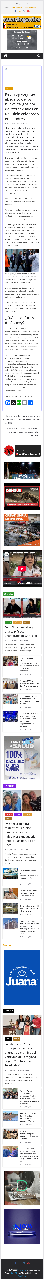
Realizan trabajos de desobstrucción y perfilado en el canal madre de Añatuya (28, 1117)
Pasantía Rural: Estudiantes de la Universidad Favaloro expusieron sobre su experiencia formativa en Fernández (29, 1097)
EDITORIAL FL (22, 124)
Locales (26, 622)
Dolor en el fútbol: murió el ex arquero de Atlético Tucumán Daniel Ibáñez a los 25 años (23, 419)
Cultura (8, 622)
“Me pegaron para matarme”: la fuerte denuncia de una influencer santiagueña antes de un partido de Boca (20, 834)
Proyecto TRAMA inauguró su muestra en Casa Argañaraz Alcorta (29, 683)
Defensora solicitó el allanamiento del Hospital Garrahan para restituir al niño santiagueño (29, 876)
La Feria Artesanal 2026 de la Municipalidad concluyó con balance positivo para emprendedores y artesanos (29, 720)
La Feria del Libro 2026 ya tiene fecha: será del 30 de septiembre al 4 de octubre (29, 700)
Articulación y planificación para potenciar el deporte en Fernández (29, 1135)
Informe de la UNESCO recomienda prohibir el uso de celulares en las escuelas (23, 432)
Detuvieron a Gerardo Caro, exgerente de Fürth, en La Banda (28, 893)
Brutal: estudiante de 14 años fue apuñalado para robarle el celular (30, 908)
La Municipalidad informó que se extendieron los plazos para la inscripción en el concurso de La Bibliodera (29, 664)
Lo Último (17, 622)
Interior (8, 1039)
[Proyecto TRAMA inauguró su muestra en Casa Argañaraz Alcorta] (10, 685)
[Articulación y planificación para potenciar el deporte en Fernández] (10, 1137)
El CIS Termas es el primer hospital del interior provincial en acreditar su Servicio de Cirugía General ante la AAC (29, 1155)
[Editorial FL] (5, 56)
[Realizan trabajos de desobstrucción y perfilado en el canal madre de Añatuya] (10, 1119)
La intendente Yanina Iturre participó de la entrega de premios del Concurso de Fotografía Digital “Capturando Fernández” (20, 1054)
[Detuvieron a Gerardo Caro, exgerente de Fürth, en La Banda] (10, 895)
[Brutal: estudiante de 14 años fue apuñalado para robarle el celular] (10, 910)
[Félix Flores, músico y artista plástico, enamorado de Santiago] (22, 608)
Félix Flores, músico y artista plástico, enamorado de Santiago (21, 631)
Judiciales (18, 814)
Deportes (9, 814)
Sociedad (9, 89)
